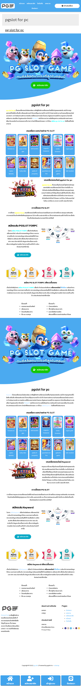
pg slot (36, 665)
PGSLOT (24, 621)
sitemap (56, 665)
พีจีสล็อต (63, 287)
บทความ (47, 3)
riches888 (24, 618)
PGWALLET (24, 640)
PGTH (23, 650)
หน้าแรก (10, 683)
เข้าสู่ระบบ (50, 683)
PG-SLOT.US (5, 615)
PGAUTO (24, 656)
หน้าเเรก (22, 3)
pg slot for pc (14, 30)
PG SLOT (35, 118)
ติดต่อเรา (35, 8)
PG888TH (24, 629)
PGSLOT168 (25, 637)
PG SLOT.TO (25, 634)
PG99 (23, 632)
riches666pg (25, 616)
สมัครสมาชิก (31, 3)
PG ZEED (24, 642)
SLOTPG (24, 648)
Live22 (23, 624)
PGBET (23, 653)
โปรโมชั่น (40, 3)
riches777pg (25, 613)
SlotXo (23, 626)
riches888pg (25, 610)
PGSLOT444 (25, 645)
